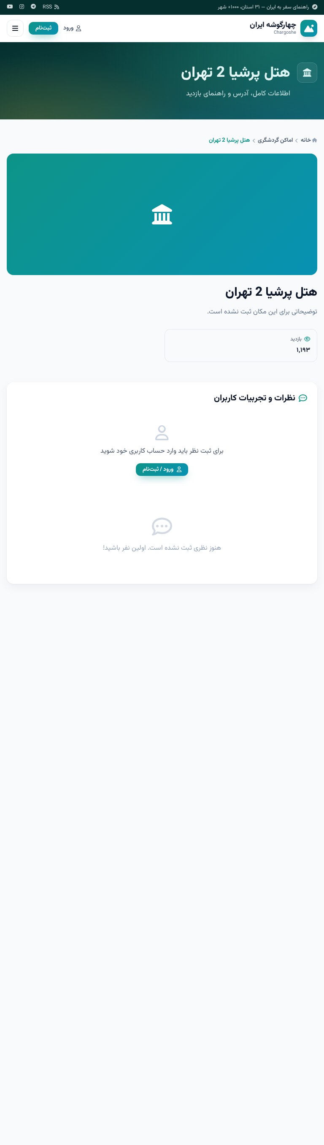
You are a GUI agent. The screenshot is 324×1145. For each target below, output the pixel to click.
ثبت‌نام (43, 28)
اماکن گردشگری (275, 140)
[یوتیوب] (10, 7)
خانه (306, 140)
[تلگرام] (33, 7)
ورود (68, 28)
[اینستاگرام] (21, 7)
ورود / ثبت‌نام (158, 469)
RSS (47, 7)
